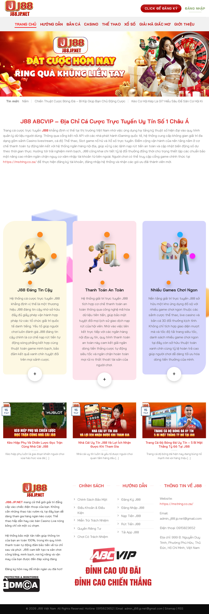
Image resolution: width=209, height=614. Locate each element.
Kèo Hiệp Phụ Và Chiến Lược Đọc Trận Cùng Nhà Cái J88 (34, 444)
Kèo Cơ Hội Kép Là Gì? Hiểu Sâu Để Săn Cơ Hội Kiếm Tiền (128, 101)
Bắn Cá (73, 24)
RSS (180, 608)
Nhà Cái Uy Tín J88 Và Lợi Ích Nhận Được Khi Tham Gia (104, 444)
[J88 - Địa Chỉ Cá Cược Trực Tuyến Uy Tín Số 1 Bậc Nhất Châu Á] (21, 8)
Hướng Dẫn (51, 24)
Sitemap (170, 608)
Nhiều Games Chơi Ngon (174, 289)
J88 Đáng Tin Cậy (34, 289)
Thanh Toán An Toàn (104, 289)
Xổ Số (130, 24)
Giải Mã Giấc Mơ (155, 24)
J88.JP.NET (14, 502)
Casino (91, 24)
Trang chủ (26, 24)
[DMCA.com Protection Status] (21, 584)
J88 (45, 130)
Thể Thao (111, 24)
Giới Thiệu (184, 24)
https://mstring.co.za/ (20, 162)
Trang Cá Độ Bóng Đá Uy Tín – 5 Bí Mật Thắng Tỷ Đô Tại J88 (174, 444)
